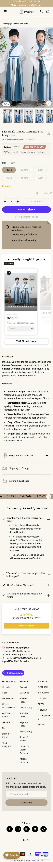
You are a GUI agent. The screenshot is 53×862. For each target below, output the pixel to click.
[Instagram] (26, 829)
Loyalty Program (34, 5)
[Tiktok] (43, 829)
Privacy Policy (26, 731)
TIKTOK (41, 704)
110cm (9, 170)
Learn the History (6, 735)
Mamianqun (7, 698)
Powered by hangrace (33, 860)
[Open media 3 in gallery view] (18, 116)
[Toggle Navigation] (5, 11)
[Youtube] (18, 829)
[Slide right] (48, 115)
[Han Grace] (27, 11)
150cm (24, 178)
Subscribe (26, 802)
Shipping (20, 152)
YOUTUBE (42, 698)
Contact (23, 687)
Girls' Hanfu (24, 24)
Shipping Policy (24, 700)
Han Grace (17, 860)
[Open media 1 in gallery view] (7, 116)
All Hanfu (6, 687)
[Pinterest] (35, 829)
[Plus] (18, 201)
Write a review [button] (26, 625)
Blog (4, 728)
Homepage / (8, 24)
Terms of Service (24, 739)
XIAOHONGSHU (44, 717)
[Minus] (5, 201)
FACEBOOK (43, 687)
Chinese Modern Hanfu (8, 706)
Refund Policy (26, 707)
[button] (41, 11)
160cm (39, 178)
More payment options (26, 216)
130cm (39, 170)
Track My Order (24, 715)
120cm (24, 170)
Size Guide (42, 193)
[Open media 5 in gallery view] (39, 116)
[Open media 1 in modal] (26, 67)
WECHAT (41, 725)
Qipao (4, 693)
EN (24, 839)
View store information (24, 240)
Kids (16, 24)
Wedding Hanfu (6, 715)
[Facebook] (10, 829)
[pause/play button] (48, 496)
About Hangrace (6, 744)
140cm (9, 178)
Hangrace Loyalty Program (24, 749)
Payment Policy (24, 724)
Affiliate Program (18, 5)
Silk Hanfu (6, 722)
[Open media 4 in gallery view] (28, 116)
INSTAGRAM (43, 693)
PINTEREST (43, 710)
